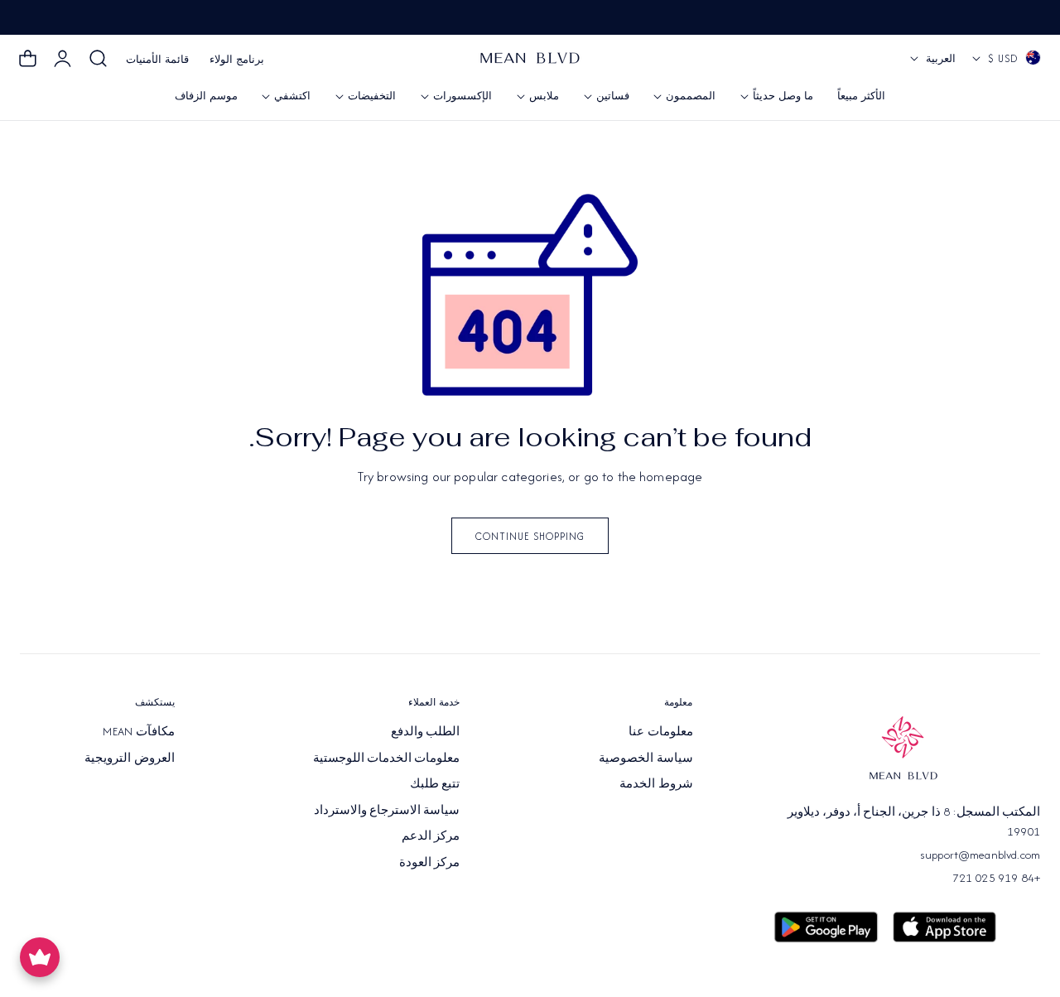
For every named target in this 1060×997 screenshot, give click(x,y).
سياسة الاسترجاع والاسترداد (387, 809)
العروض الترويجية (129, 757)
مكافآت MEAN (138, 731)
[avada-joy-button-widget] (40, 957)
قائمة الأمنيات (157, 59)
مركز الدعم (431, 835)
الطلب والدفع (425, 731)
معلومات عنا (660, 731)
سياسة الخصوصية (645, 757)
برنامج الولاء (237, 59)
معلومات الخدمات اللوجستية (386, 757)
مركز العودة (429, 861)
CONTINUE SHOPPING (530, 536)
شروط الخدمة (655, 783)
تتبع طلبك (435, 783)
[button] (98, 59)
